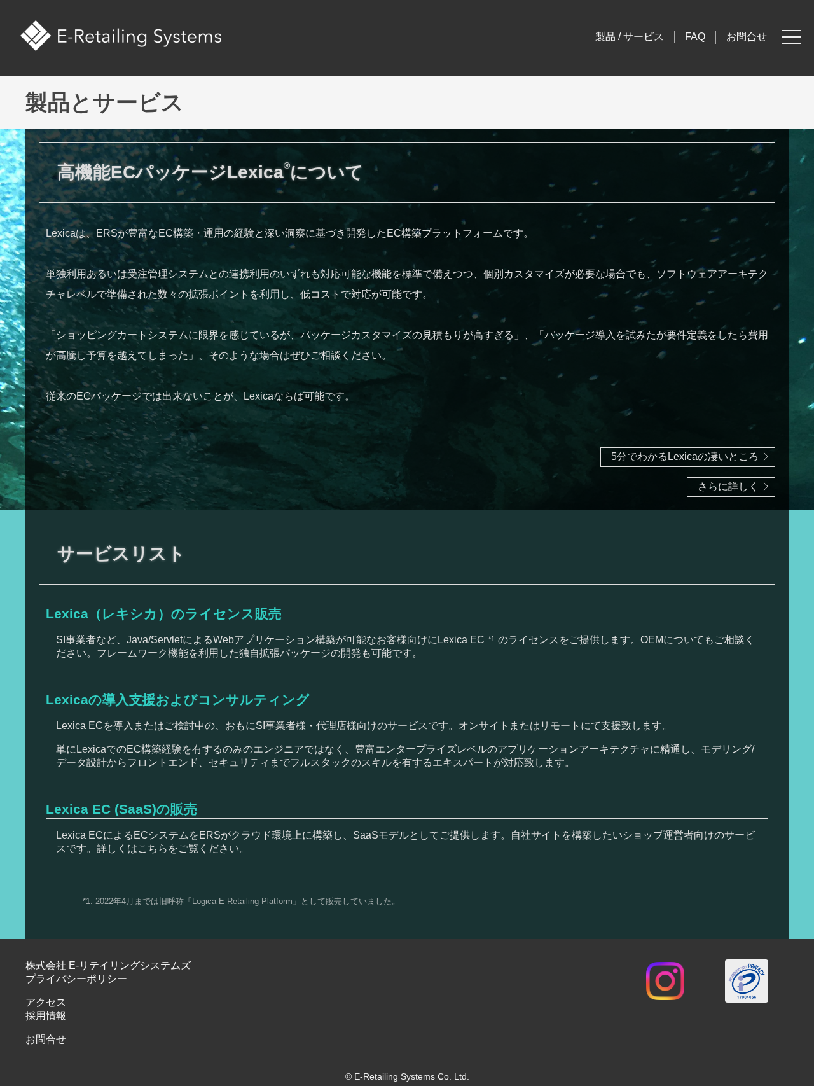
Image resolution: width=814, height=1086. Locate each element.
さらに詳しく (728, 486)
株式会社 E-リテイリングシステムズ (108, 965)
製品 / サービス (629, 36)
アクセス (45, 1002)
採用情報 (45, 1015)
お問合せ (746, 36)
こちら (152, 848)
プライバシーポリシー (76, 978)
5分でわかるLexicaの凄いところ (685, 456)
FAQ (695, 36)
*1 (491, 639)
